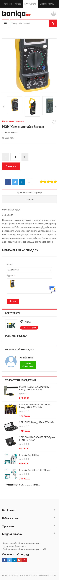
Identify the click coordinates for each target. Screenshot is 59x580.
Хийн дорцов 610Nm (29, 485)
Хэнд (10, 264)
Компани (8, 4)
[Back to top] (51, 562)
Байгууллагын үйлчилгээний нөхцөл (21, 549)
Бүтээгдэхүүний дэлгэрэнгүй (29, 192)
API (44, 549)
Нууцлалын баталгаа (13, 546)
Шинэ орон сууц (47, 4)
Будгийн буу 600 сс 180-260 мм (34, 470)
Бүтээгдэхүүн (30, 4)
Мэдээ (18, 4)
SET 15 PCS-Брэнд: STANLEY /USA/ (36, 422)
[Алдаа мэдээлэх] (52, 288)
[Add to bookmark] (54, 122)
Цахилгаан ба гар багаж (13, 121)
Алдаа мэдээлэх (12, 132)
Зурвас (11, 275)
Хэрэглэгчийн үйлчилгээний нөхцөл (21, 543)
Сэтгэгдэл (29, 199)
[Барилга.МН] (16, 14)
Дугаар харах (28, 364)
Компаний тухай (29, 328)
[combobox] (29, 269)
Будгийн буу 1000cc (29, 455)
